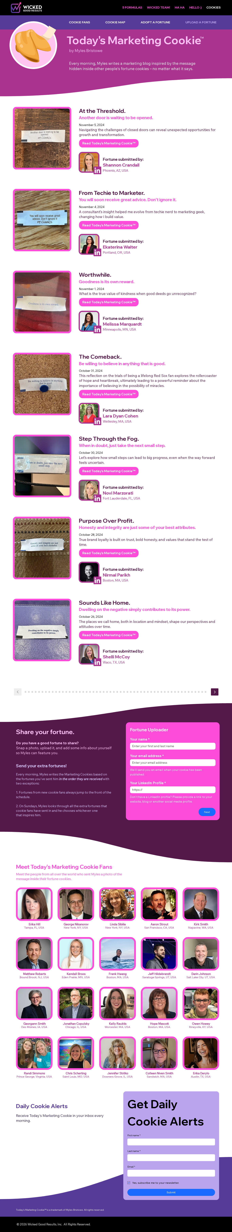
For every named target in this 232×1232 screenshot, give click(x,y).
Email (131, 1160)
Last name (133, 1144)
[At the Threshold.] (215, 692)
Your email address (147, 749)
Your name (140, 732)
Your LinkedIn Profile (148, 776)
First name (133, 1128)
